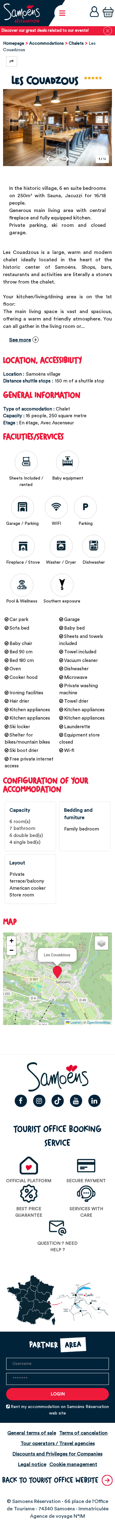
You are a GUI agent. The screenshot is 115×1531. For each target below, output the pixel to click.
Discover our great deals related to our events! (45, 30)
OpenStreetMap (98, 1022)
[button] (108, 13)
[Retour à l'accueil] (21, 13)
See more (20, 339)
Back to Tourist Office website (50, 1480)
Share (11, 61)
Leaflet (75, 1022)
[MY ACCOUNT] (94, 13)
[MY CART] (108, 13)
